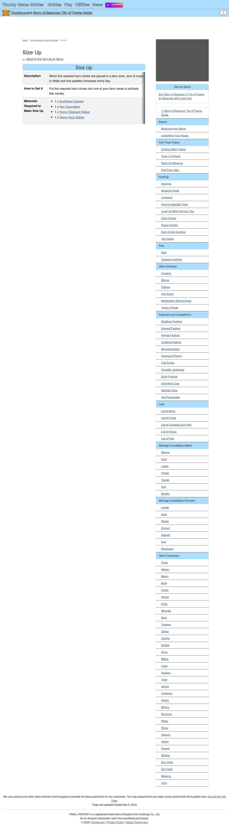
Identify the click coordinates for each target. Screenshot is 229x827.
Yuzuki (165, 480)
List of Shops (169, 432)
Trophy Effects (169, 308)
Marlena (166, 776)
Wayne (165, 452)
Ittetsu (164, 721)
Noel (164, 618)
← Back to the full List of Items (43, 59)
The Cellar (167, 239)
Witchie (165, 755)
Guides (54, 4)
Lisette (165, 507)
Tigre (164, 680)
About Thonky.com (137, 822)
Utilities (82, 4)
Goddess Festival (171, 321)
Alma (164, 652)
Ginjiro (165, 686)
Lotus (164, 666)
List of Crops (168, 418)
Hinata (165, 473)
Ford (164, 459)
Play (68, 4)
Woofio (165, 494)
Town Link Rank (170, 156)
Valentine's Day (170, 383)
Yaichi (164, 742)
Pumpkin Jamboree (172, 370)
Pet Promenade (170, 397)
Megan (165, 569)
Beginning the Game (173, 129)
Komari (165, 528)
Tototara (166, 624)
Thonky (23, 4)
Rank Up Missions (172, 163)
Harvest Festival (170, 328)
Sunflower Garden (72, 101)
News (97, 4)
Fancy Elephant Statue (75, 112)
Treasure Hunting (171, 259)
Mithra (164, 659)
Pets (163, 253)
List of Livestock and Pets (176, 425)
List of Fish (167, 438)
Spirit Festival (169, 376)
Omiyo (165, 700)
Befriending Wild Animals (176, 301)
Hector (165, 597)
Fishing (165, 287)
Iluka (164, 514)
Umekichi (166, 693)
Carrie (164, 590)
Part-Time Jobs (170, 170)
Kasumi (165, 535)
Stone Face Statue (72, 117)
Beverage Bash (170, 349)
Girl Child (166, 769)
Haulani (165, 673)
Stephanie (167, 549)
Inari (163, 487)
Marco (164, 576)
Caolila (165, 638)
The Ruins (167, 294)
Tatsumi (165, 735)
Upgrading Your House (174, 135)
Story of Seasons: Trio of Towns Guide (62, 12)
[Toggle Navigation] (223, 12)
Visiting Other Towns (173, 149)
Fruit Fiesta (167, 363)
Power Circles (169, 225)
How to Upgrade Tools (174, 204)
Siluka (165, 521)
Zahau (165, 631)
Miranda (166, 611)
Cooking (166, 273)
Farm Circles (168, 218)
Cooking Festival (171, 342)
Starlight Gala (169, 390)
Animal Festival (170, 335)
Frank (164, 562)
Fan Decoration (70, 106)
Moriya (165, 707)
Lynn (164, 783)
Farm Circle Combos (173, 232)
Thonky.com (20, 12)
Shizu (164, 728)
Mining (165, 280)
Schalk (165, 645)
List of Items (168, 411)
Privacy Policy (115, 822)
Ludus (164, 466)
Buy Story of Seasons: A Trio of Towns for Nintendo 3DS (181, 96)
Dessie (165, 748)
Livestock (166, 197)
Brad (164, 583)
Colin (164, 604)
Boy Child (167, 762)
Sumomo (166, 714)
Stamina (166, 184)
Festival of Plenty (171, 356)
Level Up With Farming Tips (177, 211)
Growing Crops (170, 191)
